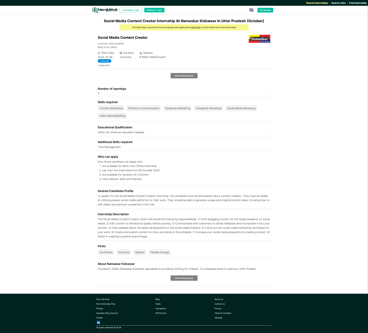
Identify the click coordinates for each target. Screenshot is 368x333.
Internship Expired (184, 75)
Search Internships (317, 2)
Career (99, 317)
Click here (195, 27)
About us (219, 299)
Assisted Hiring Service (107, 313)
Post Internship (358, 2)
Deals (158, 304)
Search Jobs (338, 2)
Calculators (161, 308)
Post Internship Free (105, 304)
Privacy (218, 308)
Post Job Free (102, 299)
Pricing (99, 308)
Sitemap (218, 317)
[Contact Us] (250, 9)
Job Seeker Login (130, 10)
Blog (158, 299)
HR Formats (161, 313)
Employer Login (154, 10)
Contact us (220, 304)
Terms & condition (223, 313)
